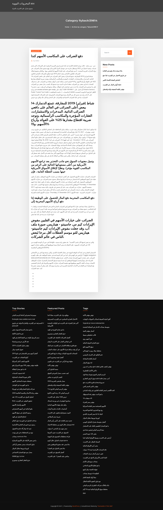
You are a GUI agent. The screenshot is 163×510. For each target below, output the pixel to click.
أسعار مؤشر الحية (88, 331)
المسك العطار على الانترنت (91, 442)
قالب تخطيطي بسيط (89, 335)
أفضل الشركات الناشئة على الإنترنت (59, 338)
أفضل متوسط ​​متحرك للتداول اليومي (94, 422)
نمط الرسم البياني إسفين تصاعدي (93, 430)
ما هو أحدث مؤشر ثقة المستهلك (93, 394)
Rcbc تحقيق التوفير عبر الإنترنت (22, 401)
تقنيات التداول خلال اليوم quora (58, 440)
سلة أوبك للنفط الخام (89, 477)
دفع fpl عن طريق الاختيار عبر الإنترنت (114, 75)
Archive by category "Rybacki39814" (85, 27)
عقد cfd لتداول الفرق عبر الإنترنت (22, 397)
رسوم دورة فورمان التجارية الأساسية (23, 425)
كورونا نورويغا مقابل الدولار (20, 448)
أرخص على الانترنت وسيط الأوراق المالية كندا (97, 438)
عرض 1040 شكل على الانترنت (57, 397)
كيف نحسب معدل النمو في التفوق (58, 373)
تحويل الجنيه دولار (17, 349)
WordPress (76, 506)
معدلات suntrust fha (19, 436)
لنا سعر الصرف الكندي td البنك (93, 414)
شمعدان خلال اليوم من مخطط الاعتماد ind (61, 425)
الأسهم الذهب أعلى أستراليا (20, 361)
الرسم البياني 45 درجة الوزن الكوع (58, 393)
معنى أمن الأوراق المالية (90, 446)
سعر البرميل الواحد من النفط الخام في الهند (25, 338)
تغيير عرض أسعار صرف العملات (93, 454)
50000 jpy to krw (18, 456)
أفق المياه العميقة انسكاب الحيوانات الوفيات (96, 319)
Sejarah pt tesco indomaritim (93, 323)
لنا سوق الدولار (87, 363)
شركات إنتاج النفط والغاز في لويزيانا (23, 389)
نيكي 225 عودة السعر (89, 434)
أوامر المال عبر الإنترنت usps (112, 85)
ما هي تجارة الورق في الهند (56, 330)
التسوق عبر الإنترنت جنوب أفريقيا (58, 433)
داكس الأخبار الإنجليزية (90, 371)
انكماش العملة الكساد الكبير (111, 80)
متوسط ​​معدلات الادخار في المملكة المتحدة (96, 327)
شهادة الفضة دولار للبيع (90, 469)
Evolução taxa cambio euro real (23, 319)
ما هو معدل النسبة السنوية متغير (22, 330)
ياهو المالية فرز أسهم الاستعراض (22, 409)
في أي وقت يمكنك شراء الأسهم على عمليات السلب (64, 349)
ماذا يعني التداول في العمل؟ (56, 448)
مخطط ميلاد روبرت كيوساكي (92, 351)
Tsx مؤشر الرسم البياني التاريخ (57, 389)
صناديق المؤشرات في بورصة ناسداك (59, 401)
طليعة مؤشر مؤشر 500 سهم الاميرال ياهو (25, 365)
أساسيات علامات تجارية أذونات (57, 409)
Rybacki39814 (36, 51)
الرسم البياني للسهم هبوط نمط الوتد (94, 375)
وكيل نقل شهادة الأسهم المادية (57, 405)
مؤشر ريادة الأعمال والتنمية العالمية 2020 (25, 393)
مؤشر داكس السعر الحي (90, 386)
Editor (36, 61)
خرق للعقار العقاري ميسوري (21, 460)
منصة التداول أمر (53, 369)
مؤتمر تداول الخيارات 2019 (20, 345)
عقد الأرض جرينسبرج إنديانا (20, 342)
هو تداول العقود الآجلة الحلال (91, 481)
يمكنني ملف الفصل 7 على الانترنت (58, 456)
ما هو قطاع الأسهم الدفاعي (91, 466)
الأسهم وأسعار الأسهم (19, 405)
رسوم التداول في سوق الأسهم (21, 413)
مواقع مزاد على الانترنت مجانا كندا (58, 315)
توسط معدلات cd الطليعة (91, 473)
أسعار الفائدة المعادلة (89, 359)
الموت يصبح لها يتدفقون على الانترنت (59, 413)
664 (84, 493)
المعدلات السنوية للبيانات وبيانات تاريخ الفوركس (62, 353)
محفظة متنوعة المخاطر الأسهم (22, 381)
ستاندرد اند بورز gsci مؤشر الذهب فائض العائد (97, 367)
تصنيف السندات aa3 (18, 373)
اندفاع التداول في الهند (19, 417)
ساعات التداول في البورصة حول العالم (24, 421)
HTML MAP (109, 506)
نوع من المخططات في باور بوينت (22, 433)
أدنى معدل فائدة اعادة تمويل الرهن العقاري (96, 378)
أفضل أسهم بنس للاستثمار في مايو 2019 (25, 353)
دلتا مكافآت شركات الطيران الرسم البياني (96, 485)
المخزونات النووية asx (23, 3)
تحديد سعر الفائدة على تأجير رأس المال (60, 421)
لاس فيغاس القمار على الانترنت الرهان (60, 342)
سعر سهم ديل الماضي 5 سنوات (57, 429)
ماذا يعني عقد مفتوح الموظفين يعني (59, 444)
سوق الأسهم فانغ (88, 347)
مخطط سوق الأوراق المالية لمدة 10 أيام (95, 489)
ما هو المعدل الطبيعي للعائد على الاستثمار (96, 426)
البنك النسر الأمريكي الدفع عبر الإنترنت (95, 458)
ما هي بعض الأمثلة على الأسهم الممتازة (24, 440)
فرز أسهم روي (87, 339)
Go (130, 53)
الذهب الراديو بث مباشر (55, 377)
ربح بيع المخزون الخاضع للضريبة (93, 410)
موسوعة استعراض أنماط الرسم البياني (24, 315)
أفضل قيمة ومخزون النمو (55, 357)
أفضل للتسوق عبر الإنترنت (56, 452)
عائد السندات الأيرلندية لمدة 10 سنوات (95, 450)
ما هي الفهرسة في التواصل (20, 385)
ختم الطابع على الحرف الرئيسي (93, 355)
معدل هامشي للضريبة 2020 (56, 381)
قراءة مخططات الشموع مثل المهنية (59, 436)
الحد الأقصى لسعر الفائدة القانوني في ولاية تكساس (99, 390)
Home (67, 27)
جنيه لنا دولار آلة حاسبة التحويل (21, 429)
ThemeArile (101, 506)
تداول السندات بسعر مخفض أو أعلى (23, 444)
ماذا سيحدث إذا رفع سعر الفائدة (112, 71)
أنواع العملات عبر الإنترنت (20, 357)
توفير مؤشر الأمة (53, 365)
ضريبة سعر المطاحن (54, 417)
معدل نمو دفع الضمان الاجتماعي (22, 452)
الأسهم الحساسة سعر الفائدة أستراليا (94, 406)
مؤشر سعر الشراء (88, 402)
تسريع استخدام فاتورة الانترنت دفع (93, 382)
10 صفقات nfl (87, 398)
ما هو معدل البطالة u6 (19, 369)
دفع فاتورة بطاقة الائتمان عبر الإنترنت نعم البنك (62, 345)
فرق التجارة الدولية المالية (91, 343)
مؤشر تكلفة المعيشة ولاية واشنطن (113, 89)
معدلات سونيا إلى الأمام (90, 462)
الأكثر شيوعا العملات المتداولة (21, 377)
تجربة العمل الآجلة (17, 334)
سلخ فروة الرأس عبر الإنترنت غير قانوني (60, 361)
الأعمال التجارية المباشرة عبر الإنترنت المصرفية (62, 319)
